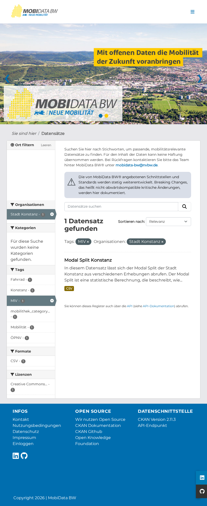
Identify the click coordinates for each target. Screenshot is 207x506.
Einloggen (23, 443)
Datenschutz (26, 431)
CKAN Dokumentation (98, 425)
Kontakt (21, 419)
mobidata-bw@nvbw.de (137, 165)
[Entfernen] (88, 242)
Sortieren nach (131, 221)
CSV (69, 288)
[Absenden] (184, 206)
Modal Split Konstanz (88, 260)
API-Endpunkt (152, 425)
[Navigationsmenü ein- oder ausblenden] (192, 12)
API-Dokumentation (158, 306)
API (130, 306)
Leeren (46, 145)
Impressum (24, 437)
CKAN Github (88, 431)
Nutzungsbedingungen (37, 425)
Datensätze (53, 133)
